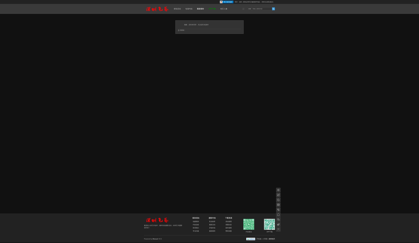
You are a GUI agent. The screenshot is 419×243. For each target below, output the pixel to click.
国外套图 (229, 228)
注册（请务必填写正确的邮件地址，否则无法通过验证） (256, 2)
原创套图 (229, 221)
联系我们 (196, 228)
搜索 (249, 9)
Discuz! (155, 239)
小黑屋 (265, 239)
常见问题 (196, 231)
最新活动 (212, 225)
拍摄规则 (196, 221)
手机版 (259, 239)
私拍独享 (212, 221)
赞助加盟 (229, 231)
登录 (236, 2)
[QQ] (250, 239)
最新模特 (200, 9)
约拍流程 (196, 225)
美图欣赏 (229, 225)
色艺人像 (223, 9)
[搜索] (273, 8)
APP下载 (212, 9)
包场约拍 (188, 9)
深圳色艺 (272, 239)
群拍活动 (177, 9)
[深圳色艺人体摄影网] (157, 12)
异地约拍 (212, 228)
